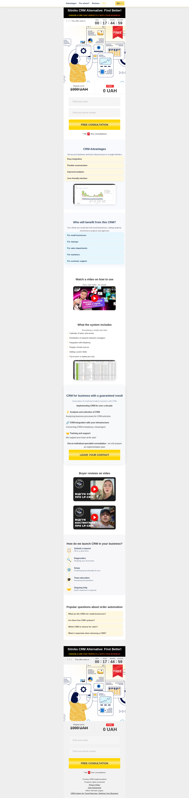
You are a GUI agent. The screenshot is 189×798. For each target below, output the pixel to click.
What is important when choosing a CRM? (87, 633)
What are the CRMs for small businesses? (87, 614)
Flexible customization (77, 165)
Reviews (96, 3)
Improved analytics (75, 172)
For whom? (84, 3)
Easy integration (74, 159)
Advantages (71, 3)
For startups (72, 242)
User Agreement (94, 788)
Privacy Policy (94, 785)
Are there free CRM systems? (81, 620)
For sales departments (77, 248)
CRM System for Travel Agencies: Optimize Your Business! (94, 793)
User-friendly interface (77, 178)
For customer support (77, 261)
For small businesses (76, 235)
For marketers (73, 254)
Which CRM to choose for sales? (83, 627)
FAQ (104, 3)
